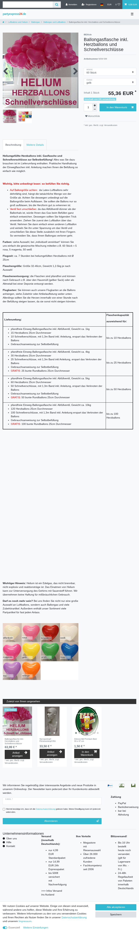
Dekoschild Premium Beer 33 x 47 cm (85, 740)
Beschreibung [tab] (13, 144)
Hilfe (8, 842)
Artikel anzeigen (17, 754)
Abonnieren (51, 820)
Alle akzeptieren (116, 907)
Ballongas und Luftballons (54, 22)
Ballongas (35, 22)
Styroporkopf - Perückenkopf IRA (47, 740)
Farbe (89, 80)
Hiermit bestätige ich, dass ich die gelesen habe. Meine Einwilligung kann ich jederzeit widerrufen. (53, 810)
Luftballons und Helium (17, 22)
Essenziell (14, 927)
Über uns (11, 838)
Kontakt (10, 846)
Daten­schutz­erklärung (74, 917)
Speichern (116, 914)
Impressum (25, 921)
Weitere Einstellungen (35, 927)
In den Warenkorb (117, 107)
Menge (90, 70)
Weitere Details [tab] (35, 144)
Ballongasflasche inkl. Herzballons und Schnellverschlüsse (14, 741)
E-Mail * (9, 799)
